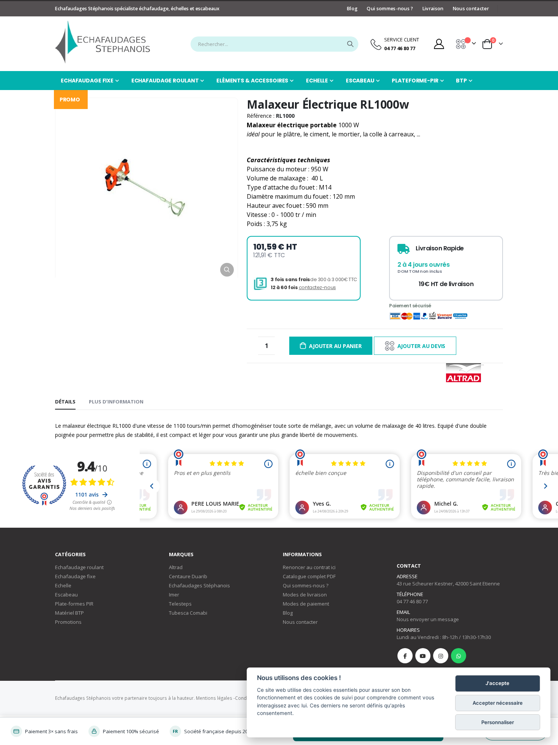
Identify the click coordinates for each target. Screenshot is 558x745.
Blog (352, 8)
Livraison (433, 8)
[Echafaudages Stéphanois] (102, 42)
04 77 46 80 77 (412, 601)
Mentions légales (214, 698)
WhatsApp (458, 655)
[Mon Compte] (438, 44)
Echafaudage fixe (75, 576)
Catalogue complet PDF (309, 576)
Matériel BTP (69, 612)
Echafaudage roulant (79, 567)
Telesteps (180, 603)
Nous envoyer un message (428, 619)
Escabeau (66, 594)
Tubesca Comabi (188, 612)
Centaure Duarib (188, 576)
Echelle (63, 585)
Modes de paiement (306, 603)
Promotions (68, 621)
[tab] (65, 402)
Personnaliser (497, 722)
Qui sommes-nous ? (390, 8)
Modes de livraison (305, 594)
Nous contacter (471, 8)
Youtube (422, 655)
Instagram (440, 655)
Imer (174, 594)
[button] (227, 270)
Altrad (176, 567)
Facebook (405, 655)
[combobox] (274, 44)
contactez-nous (317, 287)
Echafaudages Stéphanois (199, 585)
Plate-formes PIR (74, 603)
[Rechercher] (350, 44)
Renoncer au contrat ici (309, 567)
